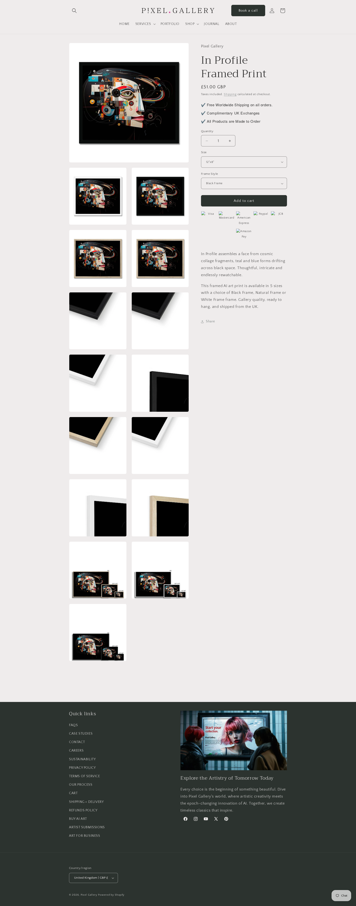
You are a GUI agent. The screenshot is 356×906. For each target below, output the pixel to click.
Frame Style (209, 173)
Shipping (230, 94)
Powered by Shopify (111, 894)
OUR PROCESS (81, 785)
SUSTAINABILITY (82, 759)
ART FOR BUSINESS (84, 836)
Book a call (248, 10)
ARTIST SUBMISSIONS (87, 827)
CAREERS (76, 751)
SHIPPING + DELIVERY (86, 802)
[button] (74, 10)
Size (204, 152)
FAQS (73, 725)
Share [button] (210, 321)
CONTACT (77, 742)
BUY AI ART (78, 819)
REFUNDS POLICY (83, 810)
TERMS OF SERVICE (84, 776)
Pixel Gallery (89, 894)
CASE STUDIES (81, 734)
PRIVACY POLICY (82, 768)
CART (73, 793)
